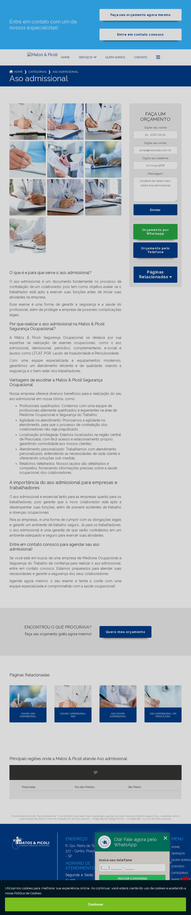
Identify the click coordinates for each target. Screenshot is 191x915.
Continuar (95, 904)
